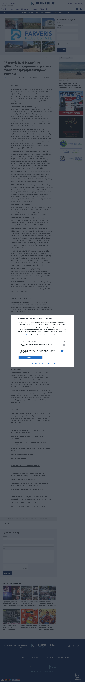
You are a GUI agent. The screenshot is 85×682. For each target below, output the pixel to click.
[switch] (63, 345)
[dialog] (42, 341)
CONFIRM (30, 357)
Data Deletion (33, 363)
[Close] (71, 318)
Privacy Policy (52, 363)
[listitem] (42, 341)
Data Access (42, 363)
